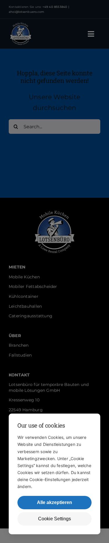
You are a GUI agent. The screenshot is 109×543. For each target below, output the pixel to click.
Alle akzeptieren (54, 502)
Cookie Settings (54, 518)
